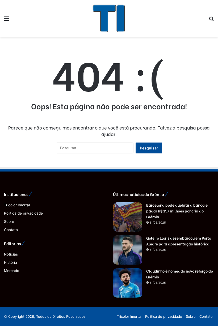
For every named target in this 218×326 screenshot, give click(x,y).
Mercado (11, 271)
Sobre (9, 221)
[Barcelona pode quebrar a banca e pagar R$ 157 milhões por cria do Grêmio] (127, 217)
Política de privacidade (23, 213)
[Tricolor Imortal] (109, 18)
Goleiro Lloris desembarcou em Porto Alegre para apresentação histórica (178, 240)
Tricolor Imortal (17, 205)
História (10, 262)
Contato (11, 230)
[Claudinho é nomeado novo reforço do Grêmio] (127, 283)
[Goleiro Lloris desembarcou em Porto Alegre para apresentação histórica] (127, 250)
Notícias (11, 254)
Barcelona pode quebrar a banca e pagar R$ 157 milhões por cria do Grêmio (177, 210)
